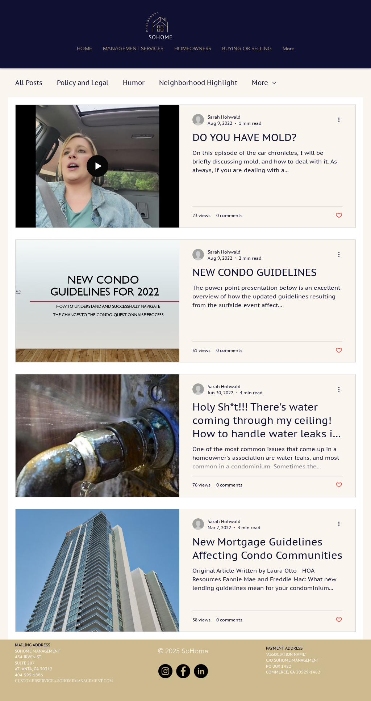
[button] (133, 48)
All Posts (28, 83)
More (260, 83)
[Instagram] (165, 671)
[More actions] (341, 119)
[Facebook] (183, 671)
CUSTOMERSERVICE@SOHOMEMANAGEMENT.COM (64, 680)
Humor (134, 83)
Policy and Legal (82, 83)
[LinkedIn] (201, 671)
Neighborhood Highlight (198, 83)
